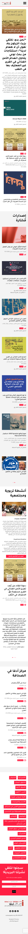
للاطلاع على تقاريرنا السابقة (17, 292)
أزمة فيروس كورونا (17, 797)
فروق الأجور (20, 787)
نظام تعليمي (19, 848)
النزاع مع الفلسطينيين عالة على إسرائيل (15, 822)
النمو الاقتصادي (18, 858)
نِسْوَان (12, 778)
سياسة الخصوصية (14, 919)
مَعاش (13, 816)
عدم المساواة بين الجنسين (14, 811)
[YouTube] (10, 911)
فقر (10, 848)
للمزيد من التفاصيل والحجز (16, 556)
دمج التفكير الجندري (17, 838)
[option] (14, 53)
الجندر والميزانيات (18, 802)
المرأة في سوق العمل (16, 829)
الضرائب (21, 834)
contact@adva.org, (11, 915)
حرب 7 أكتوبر (20, 792)
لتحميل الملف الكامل (20, 96)
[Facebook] (18, 911)
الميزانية (21, 778)
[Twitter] (13, 911)
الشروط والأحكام (14, 921)
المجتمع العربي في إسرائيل (14, 807)
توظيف (21, 816)
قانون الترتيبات (19, 853)
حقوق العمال (19, 782)
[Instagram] (15, 911)
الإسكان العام (19, 843)
